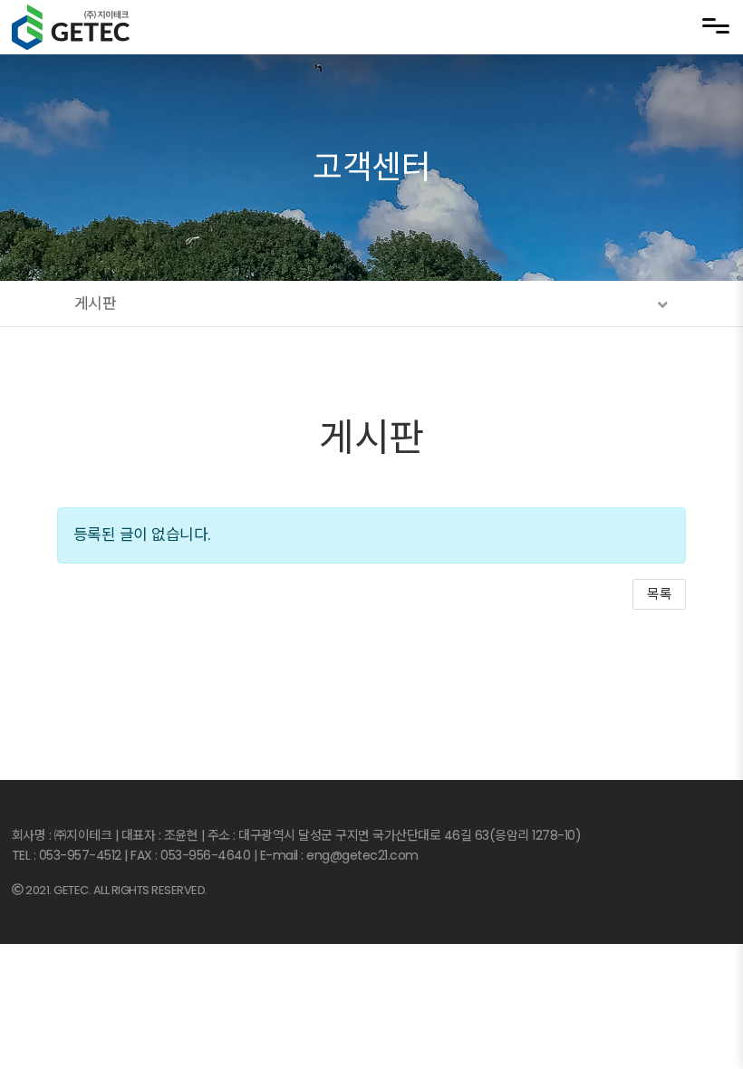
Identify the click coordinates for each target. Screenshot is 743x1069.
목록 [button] (659, 593)
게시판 (371, 438)
